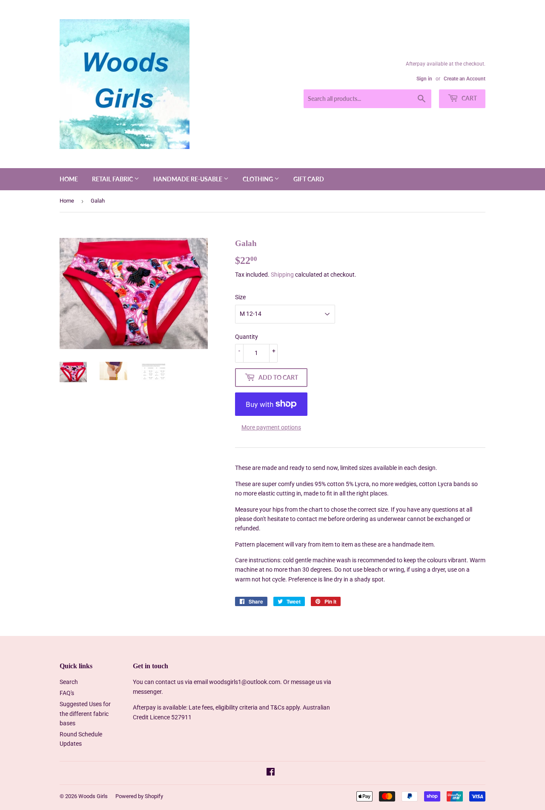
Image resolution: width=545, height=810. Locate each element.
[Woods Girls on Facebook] (270, 773)
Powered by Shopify (139, 796)
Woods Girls (93, 796)
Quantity (246, 336)
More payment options (271, 427)
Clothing (258, 179)
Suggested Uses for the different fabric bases (85, 714)
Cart (468, 98)
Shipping (282, 274)
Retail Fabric (113, 179)
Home (69, 179)
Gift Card (308, 179)
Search (69, 681)
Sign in (424, 79)
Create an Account (464, 79)
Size (240, 297)
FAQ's (67, 693)
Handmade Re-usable (188, 179)
